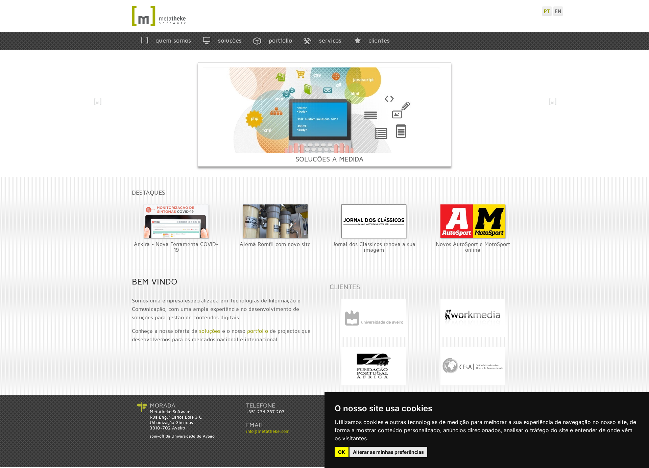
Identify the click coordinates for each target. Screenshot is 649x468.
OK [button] (341, 452)
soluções (209, 331)
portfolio (257, 331)
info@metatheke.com (268, 431)
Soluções (229, 40)
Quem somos (172, 40)
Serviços (329, 40)
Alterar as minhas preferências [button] (388, 452)
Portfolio (279, 40)
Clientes (378, 40)
